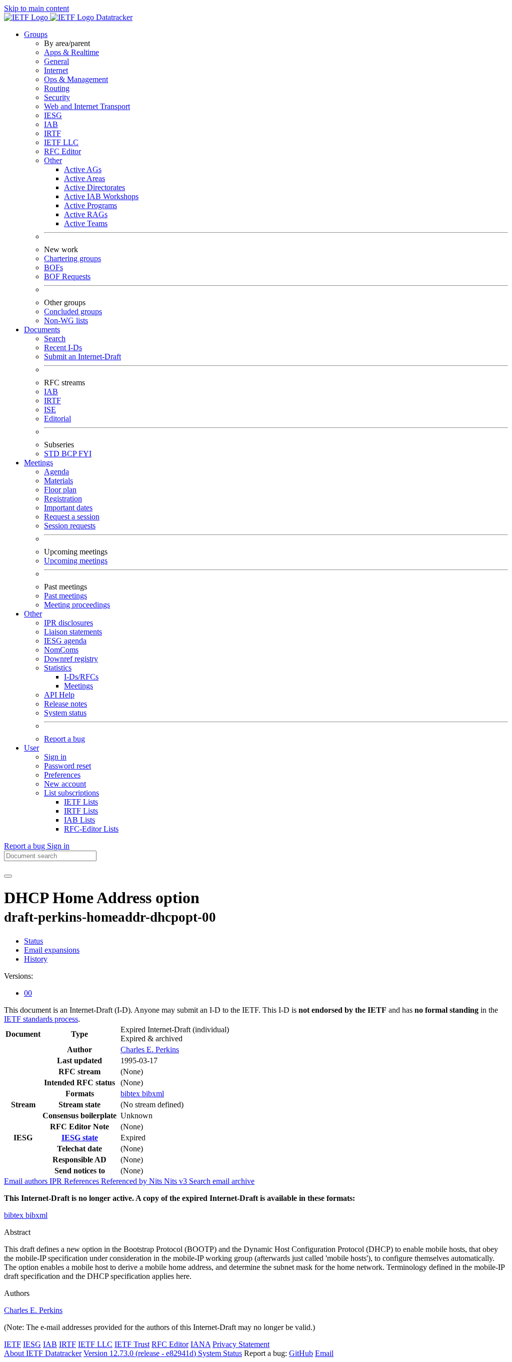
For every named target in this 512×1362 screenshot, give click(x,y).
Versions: (18, 976)
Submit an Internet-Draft (82, 356)
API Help (59, 695)
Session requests (70, 525)
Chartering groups (72, 258)
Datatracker (113, 17)
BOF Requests (67, 276)
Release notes (65, 704)
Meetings (78, 686)
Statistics (58, 667)
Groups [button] (36, 34)
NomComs (61, 649)
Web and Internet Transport (87, 106)
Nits (156, 1181)
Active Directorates (94, 187)
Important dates (68, 507)
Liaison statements (73, 631)
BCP (70, 453)
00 (28, 993)
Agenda (56, 471)
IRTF (52, 133)
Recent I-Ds (63, 347)
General (56, 61)
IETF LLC (61, 142)
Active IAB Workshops (101, 196)
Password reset (67, 766)
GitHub (301, 1353)
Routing (57, 88)
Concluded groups (73, 311)
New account (65, 784)
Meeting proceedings (77, 604)
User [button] (31, 748)
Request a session (72, 516)
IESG (53, 115)
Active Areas (84, 178)
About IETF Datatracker (43, 1353)
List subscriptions (71, 793)
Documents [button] (42, 329)
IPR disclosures (68, 622)
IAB (51, 124)
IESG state (80, 1137)
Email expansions (52, 950)
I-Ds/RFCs (81, 676)
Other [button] (33, 613)
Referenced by (125, 1181)
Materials (58, 480)
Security (57, 97)
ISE (50, 409)
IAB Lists (79, 820)
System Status (220, 1353)
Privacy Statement (241, 1344)
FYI (85, 453)
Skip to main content (36, 8)
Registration (63, 498)
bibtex (131, 1093)
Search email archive (221, 1181)
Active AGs (83, 169)
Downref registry (71, 658)
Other (53, 160)
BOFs (53, 267)
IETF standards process (41, 1019)
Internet (56, 70)
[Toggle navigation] (8, 876)
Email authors (27, 1181)
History (36, 959)
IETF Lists (81, 802)
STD (53, 453)
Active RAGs (86, 214)
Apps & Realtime (71, 52)
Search (55, 338)
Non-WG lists (66, 320)
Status (33, 941)
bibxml (153, 1093)
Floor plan (60, 489)
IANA (200, 1344)
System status (65, 713)
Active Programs (90, 205)
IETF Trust (132, 1344)
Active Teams (86, 223)
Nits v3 (176, 1181)
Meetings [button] (38, 462)
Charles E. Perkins (149, 1049)
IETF (12, 1344)
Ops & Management (76, 79)
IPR (57, 1181)
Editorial (57, 418)
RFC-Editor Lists (91, 829)
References (82, 1181)
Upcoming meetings (76, 560)
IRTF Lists (81, 811)
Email (324, 1353)
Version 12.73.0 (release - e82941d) (141, 1353)
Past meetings (65, 595)
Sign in (55, 757)
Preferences (62, 775)
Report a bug (64, 739)
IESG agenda (65, 640)
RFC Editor (62, 151)
